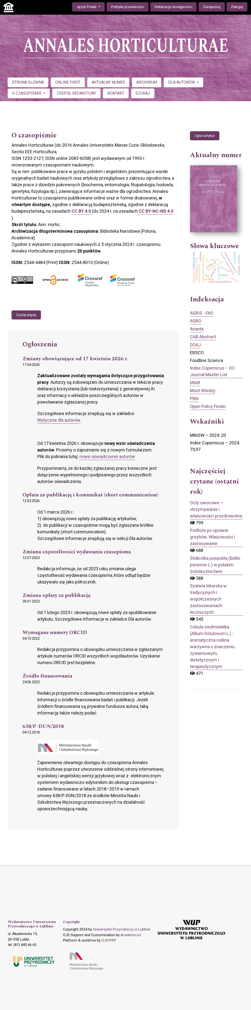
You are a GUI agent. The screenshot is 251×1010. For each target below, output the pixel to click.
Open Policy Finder (208, 406)
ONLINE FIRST (67, 82)
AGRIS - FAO (201, 313)
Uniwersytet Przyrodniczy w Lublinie (121, 929)
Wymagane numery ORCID (55, 633)
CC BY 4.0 (81, 211)
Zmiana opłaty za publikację (56, 596)
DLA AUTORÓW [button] (182, 82)
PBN (194, 398)
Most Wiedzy (202, 390)
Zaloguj (237, 7)
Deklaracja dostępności (173, 7)
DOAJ (195, 344)
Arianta (196, 328)
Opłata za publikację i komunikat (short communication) (90, 495)
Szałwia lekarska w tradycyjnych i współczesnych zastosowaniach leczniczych (208, 599)
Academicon (131, 935)
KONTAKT (115, 93)
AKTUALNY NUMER (108, 82)
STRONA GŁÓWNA (28, 82)
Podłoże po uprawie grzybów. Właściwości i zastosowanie (212, 537)
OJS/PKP (108, 940)
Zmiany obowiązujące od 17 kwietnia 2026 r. (75, 359)
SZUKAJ (143, 93)
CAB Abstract (203, 336)
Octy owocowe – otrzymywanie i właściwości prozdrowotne (216, 509)
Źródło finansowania (47, 676)
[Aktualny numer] (213, 198)
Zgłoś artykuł (204, 136)
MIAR (195, 382)
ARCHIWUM (146, 82)
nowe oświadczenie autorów (107, 456)
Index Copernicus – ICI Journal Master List (212, 371)
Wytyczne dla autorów (58, 420)
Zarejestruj (211, 7)
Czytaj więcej (26, 315)
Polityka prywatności (127, 7)
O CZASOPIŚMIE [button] (27, 93)
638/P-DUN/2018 (43, 727)
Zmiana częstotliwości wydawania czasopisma (77, 552)
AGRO (195, 320)
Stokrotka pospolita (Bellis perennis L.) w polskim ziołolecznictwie (215, 565)
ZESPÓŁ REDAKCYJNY (76, 93)
